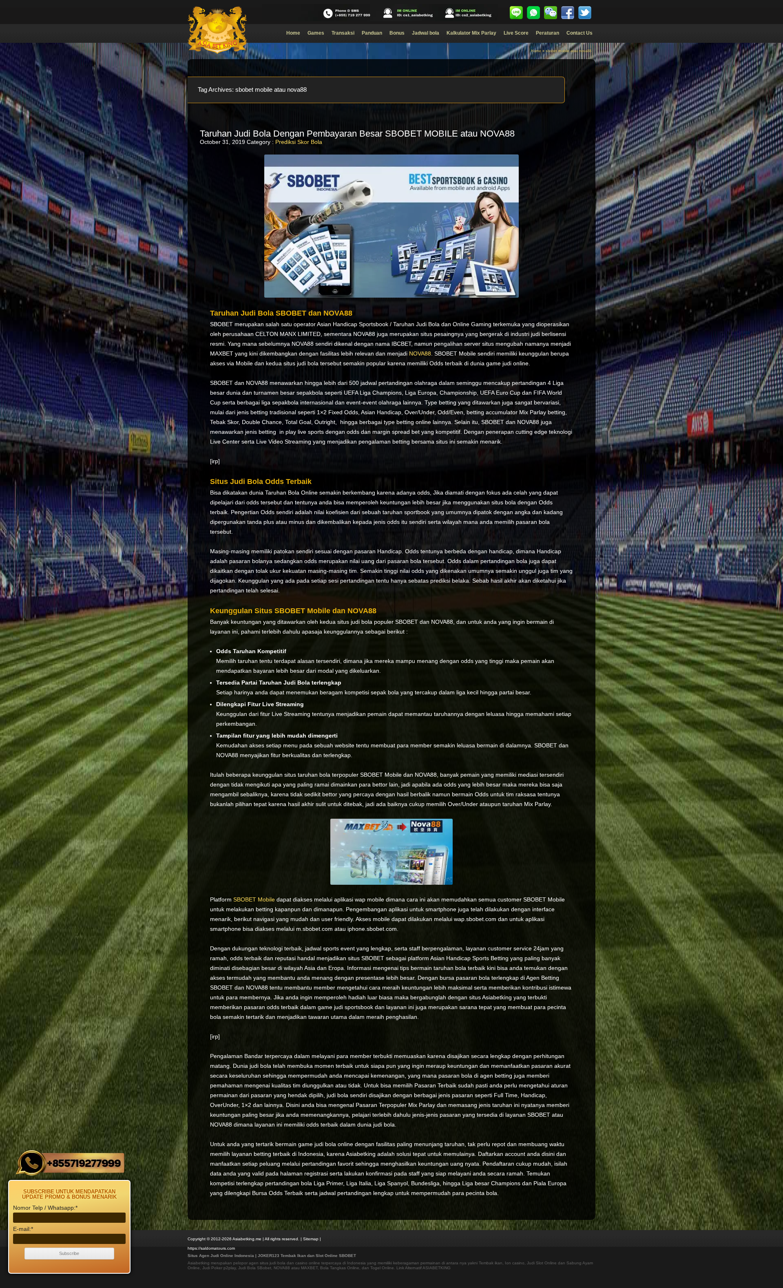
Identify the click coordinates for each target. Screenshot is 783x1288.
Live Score (516, 33)
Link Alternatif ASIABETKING (423, 1268)
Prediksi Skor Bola (298, 142)
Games (315, 33)
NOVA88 (420, 353)
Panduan (372, 33)
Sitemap (311, 1239)
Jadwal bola (425, 33)
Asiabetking (199, 1263)
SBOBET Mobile (254, 899)
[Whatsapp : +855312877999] (533, 12)
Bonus (397, 33)
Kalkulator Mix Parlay (471, 33)
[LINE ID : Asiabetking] (516, 12)
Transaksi (343, 33)
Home (293, 33)
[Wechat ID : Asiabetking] (550, 12)
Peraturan (547, 33)
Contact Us (579, 33)
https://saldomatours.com (211, 1248)
